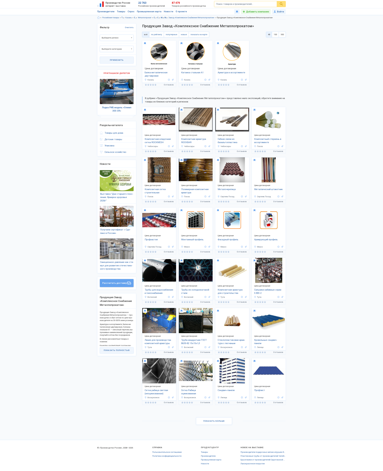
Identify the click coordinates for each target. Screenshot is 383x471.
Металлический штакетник (268, 189)
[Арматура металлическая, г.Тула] (245, 297)
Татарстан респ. (122, 18)
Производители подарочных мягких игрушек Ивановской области (263, 452)
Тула (223, 297)
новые (184, 34)
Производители (105, 11)
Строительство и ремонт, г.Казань (158, 18)
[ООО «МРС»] (278, 347)
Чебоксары (153, 146)
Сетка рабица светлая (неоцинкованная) (156, 392)
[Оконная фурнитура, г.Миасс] (281, 247)
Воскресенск (226, 347)
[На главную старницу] (98, 18)
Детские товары (113, 139)
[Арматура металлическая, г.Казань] (208, 80)
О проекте (181, 11)
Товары (121, 11)
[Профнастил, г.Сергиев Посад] (172, 247)
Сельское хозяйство (115, 152)
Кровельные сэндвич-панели (265, 342)
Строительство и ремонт (135, 18)
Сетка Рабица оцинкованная (188, 392)
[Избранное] (237, 11)
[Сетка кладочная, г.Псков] (172, 196)
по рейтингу (156, 34)
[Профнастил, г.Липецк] (281, 397)
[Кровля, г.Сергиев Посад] (245, 196)
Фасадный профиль (228, 239)
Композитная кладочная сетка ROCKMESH (158, 141)
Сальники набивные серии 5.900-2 (267, 291)
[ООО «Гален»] (169, 146)
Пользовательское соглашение (167, 452)
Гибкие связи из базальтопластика (227, 141)
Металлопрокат (144, 18)
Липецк (260, 347)
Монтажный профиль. (192, 239)
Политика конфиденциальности (166, 456)
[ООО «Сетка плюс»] (242, 347)
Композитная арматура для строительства (230, 291)
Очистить (129, 27)
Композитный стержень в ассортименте (267, 141)
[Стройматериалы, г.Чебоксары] (208, 146)
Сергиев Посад (227, 196)
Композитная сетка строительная (155, 191)
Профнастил (151, 239)
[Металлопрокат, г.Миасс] (208, 247)
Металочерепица (227, 189)
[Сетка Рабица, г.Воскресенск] (172, 397)
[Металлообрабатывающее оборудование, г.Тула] (172, 347)
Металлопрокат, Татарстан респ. (162, 18)
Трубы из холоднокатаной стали (195, 291)
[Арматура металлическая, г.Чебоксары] (172, 146)
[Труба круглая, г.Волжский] (208, 297)
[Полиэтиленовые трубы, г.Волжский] (172, 297)
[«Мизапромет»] (205, 247)
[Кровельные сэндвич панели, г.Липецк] (281, 347)
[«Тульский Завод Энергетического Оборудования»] (242, 297)
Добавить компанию (257, 11)
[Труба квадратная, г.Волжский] (208, 347)
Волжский (152, 297)
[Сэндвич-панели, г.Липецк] (245, 397)
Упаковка (109, 145)
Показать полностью (117, 350)
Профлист (259, 390)
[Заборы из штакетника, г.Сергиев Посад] (281, 196)
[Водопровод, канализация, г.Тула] (281, 297)
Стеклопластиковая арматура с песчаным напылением (231, 342)
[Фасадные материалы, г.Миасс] (245, 247)
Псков (260, 146)
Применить (117, 60)
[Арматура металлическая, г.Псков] (208, 196)
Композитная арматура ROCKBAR (193, 141)
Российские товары (110, 18)
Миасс (187, 247)
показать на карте (199, 34)
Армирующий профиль (266, 239)
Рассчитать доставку (114, 283)
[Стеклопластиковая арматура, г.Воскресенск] (245, 347)
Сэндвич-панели (226, 390)
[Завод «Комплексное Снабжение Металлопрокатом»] (169, 80)
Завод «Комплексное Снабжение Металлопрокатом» (191, 18)
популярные (171, 34)
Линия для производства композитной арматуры (158, 342)
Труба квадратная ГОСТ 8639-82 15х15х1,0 (194, 342)
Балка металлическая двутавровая (156, 74)
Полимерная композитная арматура (195, 191)
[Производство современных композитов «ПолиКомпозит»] (278, 146)
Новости (168, 11)
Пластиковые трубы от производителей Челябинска (263, 456)
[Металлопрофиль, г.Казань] (172, 80)
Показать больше (214, 421)
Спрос (131, 11)
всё (145, 34)
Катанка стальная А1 (192, 72)
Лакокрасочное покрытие (253, 463)
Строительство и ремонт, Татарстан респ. (155, 18)
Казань (128, 18)
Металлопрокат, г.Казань (166, 18)
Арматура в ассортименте (231, 72)
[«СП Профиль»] (242, 196)
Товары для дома (114, 133)
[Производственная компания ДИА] (169, 297)
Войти (280, 11)
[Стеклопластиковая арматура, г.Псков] (281, 146)
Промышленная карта (149, 11)
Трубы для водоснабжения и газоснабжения (159, 291)
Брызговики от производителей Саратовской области (263, 460)
